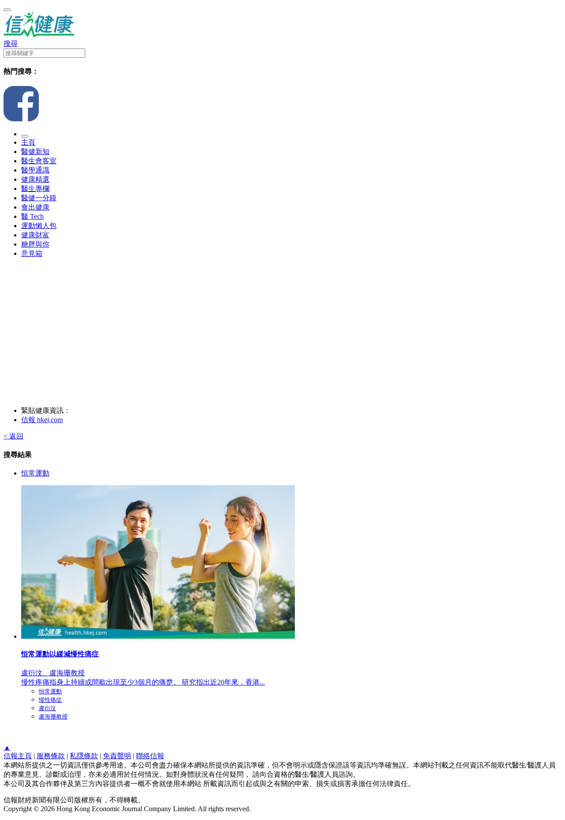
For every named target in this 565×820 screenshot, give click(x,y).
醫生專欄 (35, 188)
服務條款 (51, 756)
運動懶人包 (38, 225)
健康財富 (35, 235)
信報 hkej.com (42, 419)
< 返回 (13, 436)
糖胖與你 (35, 244)
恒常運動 (35, 473)
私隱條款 (84, 756)
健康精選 (35, 179)
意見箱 (31, 253)
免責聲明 (117, 756)
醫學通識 (35, 170)
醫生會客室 (38, 161)
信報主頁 (18, 756)
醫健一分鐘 (38, 198)
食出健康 (35, 207)
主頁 (28, 142)
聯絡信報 (150, 756)
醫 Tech (32, 216)
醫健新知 (35, 151)
